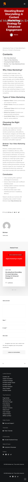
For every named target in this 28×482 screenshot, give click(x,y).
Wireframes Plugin (7, 402)
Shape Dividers (7, 413)
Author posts (5, 235)
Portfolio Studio (7, 390)
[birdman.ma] (4, 4)
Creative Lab (6, 376)
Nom (4, 320)
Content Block (6, 406)
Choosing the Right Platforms (12, 62)
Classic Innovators (7, 378)
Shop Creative (6, 388)
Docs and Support (9, 423)
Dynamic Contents (7, 408)
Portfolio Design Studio (9, 382)
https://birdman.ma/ (16, 201)
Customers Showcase (10, 447)
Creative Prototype (8, 380)
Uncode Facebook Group (11, 439)
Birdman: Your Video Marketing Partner (14, 64)
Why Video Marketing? (10, 58)
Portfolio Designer (7, 386)
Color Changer (6, 411)
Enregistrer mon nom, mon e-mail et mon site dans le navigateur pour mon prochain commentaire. (13, 345)
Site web (5, 335)
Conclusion (7, 66)
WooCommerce (7, 400)
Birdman (16, 34)
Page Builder (6, 398)
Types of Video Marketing (11, 60)
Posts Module (6, 404)
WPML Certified (7, 415)
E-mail (5, 328)
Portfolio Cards (7, 384)
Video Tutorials (8, 430)
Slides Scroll (6, 409)
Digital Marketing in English (15, 254)
